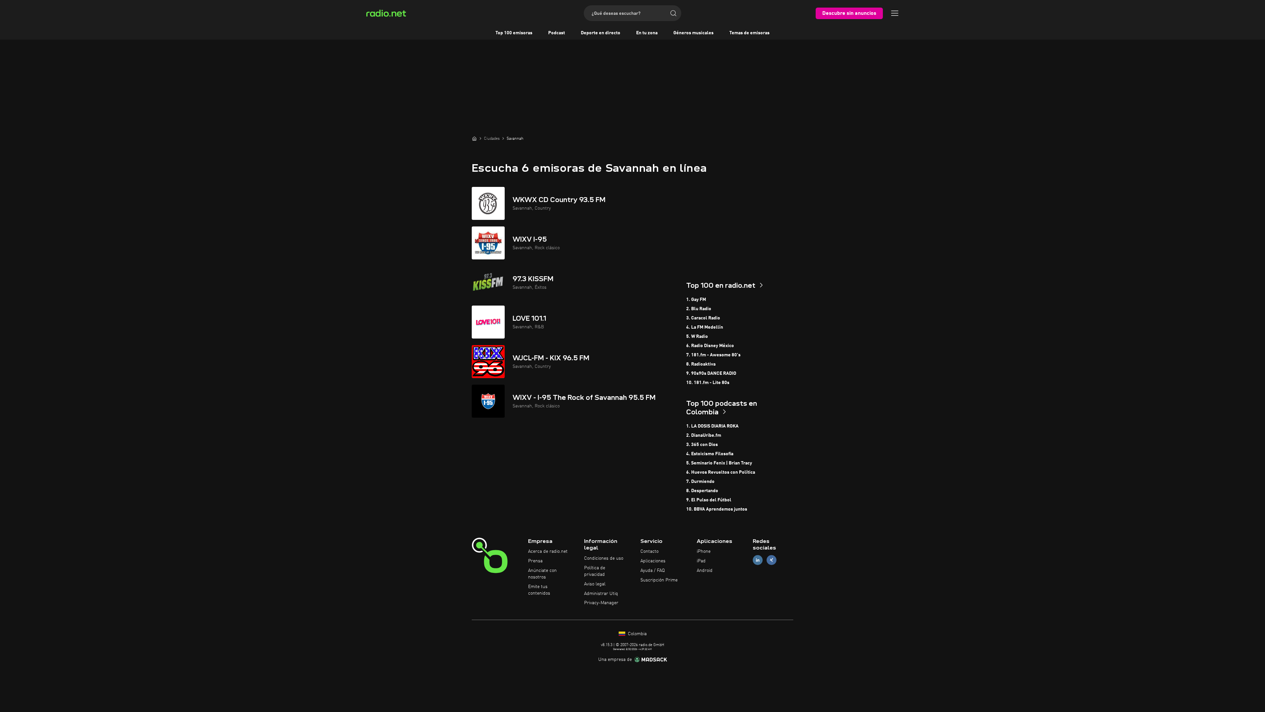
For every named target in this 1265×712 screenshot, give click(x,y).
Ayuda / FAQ (652, 570)
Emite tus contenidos (539, 590)
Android (705, 570)
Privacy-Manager (601, 603)
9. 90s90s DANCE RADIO (711, 373)
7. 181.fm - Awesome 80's (713, 355)
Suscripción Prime (659, 580)
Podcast (556, 33)
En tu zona (647, 33)
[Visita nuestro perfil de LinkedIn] (757, 560)
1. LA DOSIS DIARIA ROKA (712, 426)
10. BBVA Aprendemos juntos (716, 509)
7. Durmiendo (700, 481)
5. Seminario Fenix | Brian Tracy (719, 463)
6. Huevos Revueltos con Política (720, 472)
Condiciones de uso (603, 558)
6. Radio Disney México (710, 345)
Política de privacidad (594, 571)
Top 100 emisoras (513, 33)
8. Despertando (702, 491)
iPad (701, 561)
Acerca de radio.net (548, 551)
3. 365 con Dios (702, 444)
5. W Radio (697, 336)
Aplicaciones (652, 561)
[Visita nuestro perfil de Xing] (771, 560)
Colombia (637, 634)
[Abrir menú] (895, 13)
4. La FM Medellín (704, 327)
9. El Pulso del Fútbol (708, 500)
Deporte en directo (600, 33)
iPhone (704, 551)
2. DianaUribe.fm (703, 435)
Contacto (649, 551)
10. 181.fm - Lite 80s (707, 382)
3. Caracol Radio (703, 318)
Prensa (535, 561)
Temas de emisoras (749, 33)
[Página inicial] (474, 138)
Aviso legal (594, 584)
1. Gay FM (696, 299)
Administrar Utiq (601, 593)
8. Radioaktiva (701, 364)
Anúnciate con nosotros (542, 573)
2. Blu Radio (698, 309)
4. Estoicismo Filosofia (709, 454)
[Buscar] (673, 13)
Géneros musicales (693, 33)
